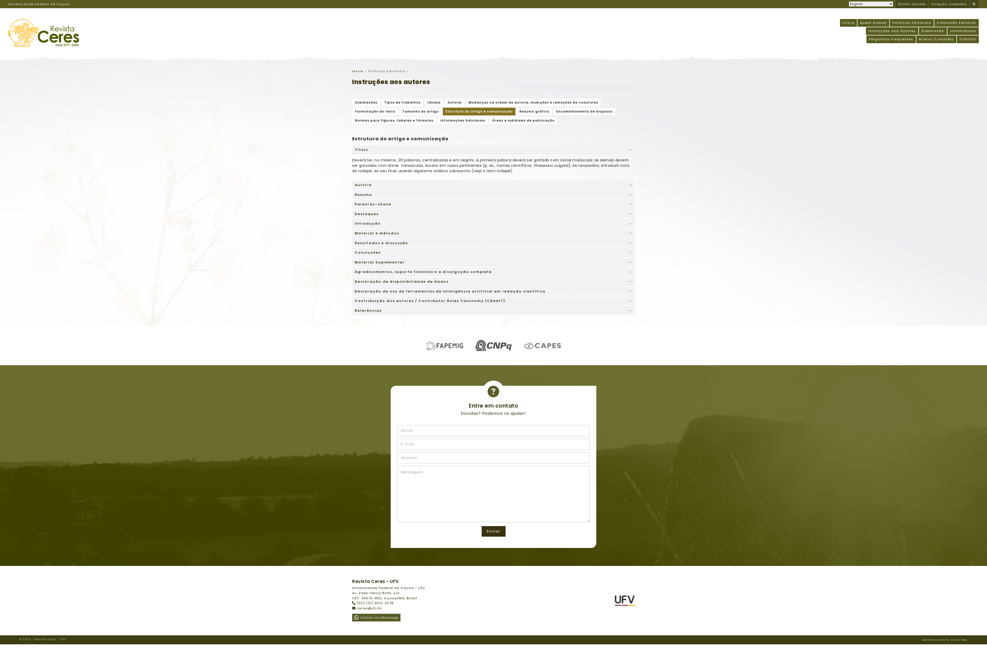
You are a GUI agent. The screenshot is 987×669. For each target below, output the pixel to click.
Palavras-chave (373, 204)
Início (848, 23)
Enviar (493, 531)
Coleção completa (949, 4)
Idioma (434, 102)
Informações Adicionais (462, 120)
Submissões (366, 102)
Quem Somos (873, 23)
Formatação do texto (375, 111)
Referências (368, 310)
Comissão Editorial (956, 23)
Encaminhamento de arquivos (584, 111)
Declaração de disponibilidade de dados (402, 281)
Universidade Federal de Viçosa (39, 4)
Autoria (454, 102)
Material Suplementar (380, 262)
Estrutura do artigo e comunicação (479, 111)
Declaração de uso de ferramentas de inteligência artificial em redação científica (450, 291)
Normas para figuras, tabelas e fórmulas (394, 120)
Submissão (932, 31)
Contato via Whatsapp (379, 618)
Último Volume (912, 4)
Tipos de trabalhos (402, 102)
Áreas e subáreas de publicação (523, 120)
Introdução (368, 223)
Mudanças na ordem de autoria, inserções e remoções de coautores (533, 102)
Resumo (363, 194)
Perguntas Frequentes (891, 39)
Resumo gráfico (534, 111)
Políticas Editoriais (911, 23)
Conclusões (368, 252)
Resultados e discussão (381, 243)
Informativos (963, 31)
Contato (967, 39)
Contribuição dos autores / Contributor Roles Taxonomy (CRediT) (430, 300)
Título (361, 149)
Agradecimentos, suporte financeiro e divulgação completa (423, 271)
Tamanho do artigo (420, 111)
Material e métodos (377, 233)
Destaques (367, 214)
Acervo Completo (936, 39)
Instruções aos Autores (892, 31)
